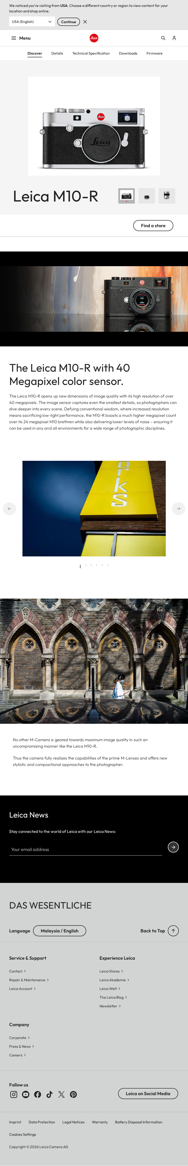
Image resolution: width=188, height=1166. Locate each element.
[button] (173, 930)
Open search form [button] (163, 38)
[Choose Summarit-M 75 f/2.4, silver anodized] (167, 196)
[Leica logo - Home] (94, 38)
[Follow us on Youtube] (25, 1094)
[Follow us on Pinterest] (73, 1094)
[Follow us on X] (61, 1094)
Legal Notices (73, 1122)
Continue (68, 21)
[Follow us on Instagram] (13, 1094)
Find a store (153, 225)
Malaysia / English (59, 931)
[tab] (80, 566)
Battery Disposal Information (138, 1122)
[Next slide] (183, 508)
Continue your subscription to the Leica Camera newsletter (173, 847)
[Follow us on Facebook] (37, 1094)
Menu (25, 38)
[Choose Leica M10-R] (126, 196)
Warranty (100, 1122)
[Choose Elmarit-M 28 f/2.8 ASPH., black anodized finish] (146, 196)
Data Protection (42, 1122)
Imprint (15, 1122)
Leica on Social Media (148, 1093)
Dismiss (85, 22)
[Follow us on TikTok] (49, 1094)
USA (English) (23, 21)
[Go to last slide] (4, 508)
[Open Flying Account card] (174, 38)
